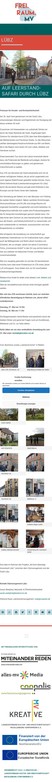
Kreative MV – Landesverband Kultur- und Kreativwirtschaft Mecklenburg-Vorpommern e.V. (26, 773)
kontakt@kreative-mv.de (23, 333)
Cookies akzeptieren (26, 390)
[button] (26, 29)
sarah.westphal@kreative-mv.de (13, 593)
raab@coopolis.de (43, 599)
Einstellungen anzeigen (26, 404)
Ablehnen (26, 397)
